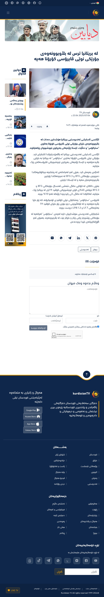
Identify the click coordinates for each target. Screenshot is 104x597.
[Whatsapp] (61, 238)
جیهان (95, 249)
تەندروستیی (92, 484)
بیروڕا (95, 533)
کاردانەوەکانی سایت (91, 588)
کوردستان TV (84, 112)
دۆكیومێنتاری (59, 460)
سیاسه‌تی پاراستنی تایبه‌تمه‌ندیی (71, 588)
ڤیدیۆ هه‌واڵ (59, 478)
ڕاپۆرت (94, 509)
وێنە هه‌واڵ (60, 472)
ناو (98, 316)
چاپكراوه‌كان (92, 515)
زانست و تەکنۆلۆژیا (57, 466)
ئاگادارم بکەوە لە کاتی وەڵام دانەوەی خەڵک (80, 327)
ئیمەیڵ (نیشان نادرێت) (54, 316)
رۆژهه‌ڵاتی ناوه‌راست (89, 466)
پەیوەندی (61, 521)
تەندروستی (84, 249)
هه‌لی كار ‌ (61, 527)
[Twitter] (87, 238)
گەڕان (59, 571)
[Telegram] (70, 238)
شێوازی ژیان (60, 454)
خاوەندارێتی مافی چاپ (51, 588)
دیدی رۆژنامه (59, 484)
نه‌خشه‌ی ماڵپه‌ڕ (58, 503)
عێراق (95, 460)
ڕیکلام (62, 533)
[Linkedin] (78, 238)
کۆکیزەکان (37, 588)
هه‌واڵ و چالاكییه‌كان (88, 521)
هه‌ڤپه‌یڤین (92, 503)
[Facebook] (96, 238)
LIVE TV (14, 590)
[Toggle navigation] (8, 13)
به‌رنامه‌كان (93, 527)
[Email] (52, 238)
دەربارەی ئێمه (59, 515)
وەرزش (94, 478)
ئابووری (94, 472)
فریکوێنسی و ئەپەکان (56, 509)
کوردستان (93, 454)
